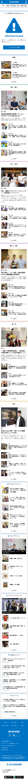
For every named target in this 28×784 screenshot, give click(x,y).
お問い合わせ (5, 747)
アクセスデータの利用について (8, 745)
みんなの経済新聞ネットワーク (14, 765)
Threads (18, 735)
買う (18, 5)
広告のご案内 (5, 749)
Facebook (9, 735)
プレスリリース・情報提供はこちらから (10, 743)
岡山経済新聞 (14, 2)
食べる (8, 5)
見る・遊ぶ (13, 5)
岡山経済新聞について (7, 741)
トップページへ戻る (14, 47)
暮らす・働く (24, 5)
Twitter (14, 735)
